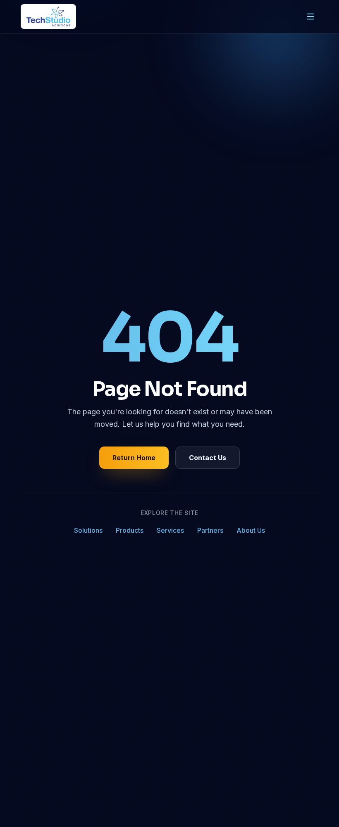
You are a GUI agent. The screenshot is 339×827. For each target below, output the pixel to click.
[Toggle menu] (310, 16)
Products (129, 530)
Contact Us (207, 458)
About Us (250, 530)
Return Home (133, 458)
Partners (210, 530)
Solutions (88, 530)
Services (170, 530)
